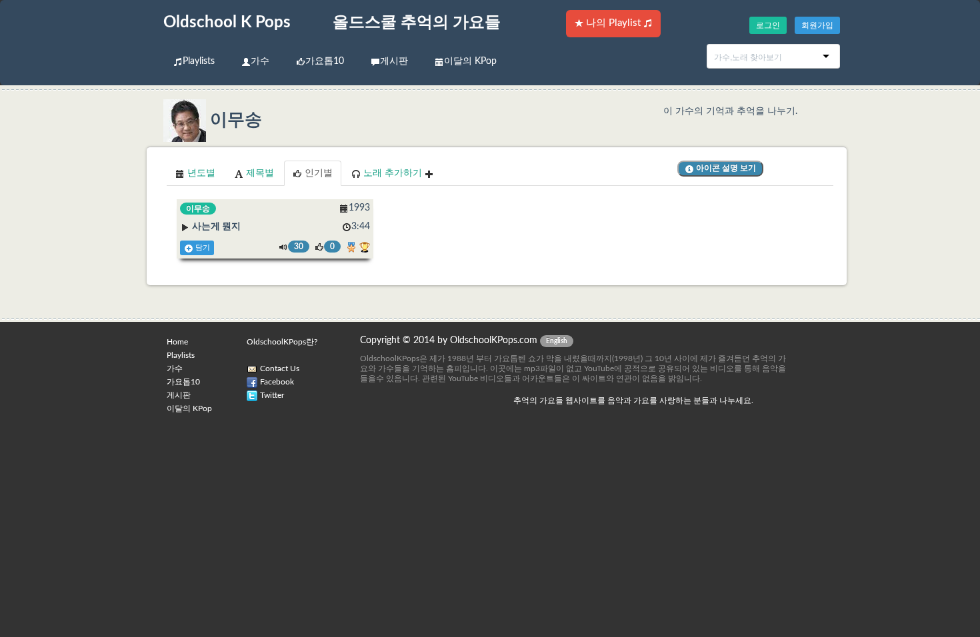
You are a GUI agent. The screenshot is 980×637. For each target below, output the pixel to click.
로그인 (768, 25)
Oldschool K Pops (227, 23)
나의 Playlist (613, 23)
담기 (201, 248)
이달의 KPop (470, 61)
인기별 (317, 173)
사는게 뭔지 (216, 226)
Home (177, 342)
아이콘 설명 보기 (725, 168)
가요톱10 (324, 61)
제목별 (258, 173)
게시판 (394, 61)
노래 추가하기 (393, 173)
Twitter (272, 395)
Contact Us (279, 368)
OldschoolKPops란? (282, 342)
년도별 (200, 173)
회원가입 (817, 25)
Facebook (277, 382)
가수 (260, 61)
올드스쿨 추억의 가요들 (417, 23)
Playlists (199, 61)
